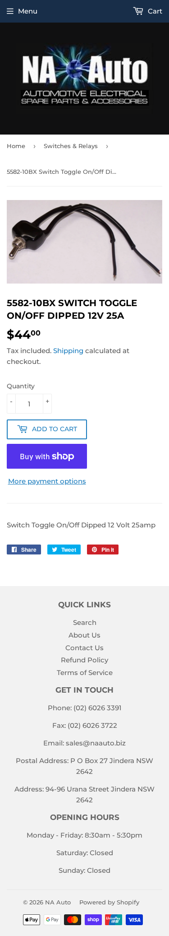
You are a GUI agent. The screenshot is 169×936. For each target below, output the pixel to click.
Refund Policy (84, 660)
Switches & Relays (71, 145)
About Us (84, 635)
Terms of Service (85, 672)
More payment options (47, 481)
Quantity (21, 386)
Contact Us (84, 647)
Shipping (68, 350)
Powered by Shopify (109, 902)
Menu (27, 11)
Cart (154, 11)
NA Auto (58, 902)
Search (84, 622)
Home (16, 145)
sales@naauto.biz (96, 743)
